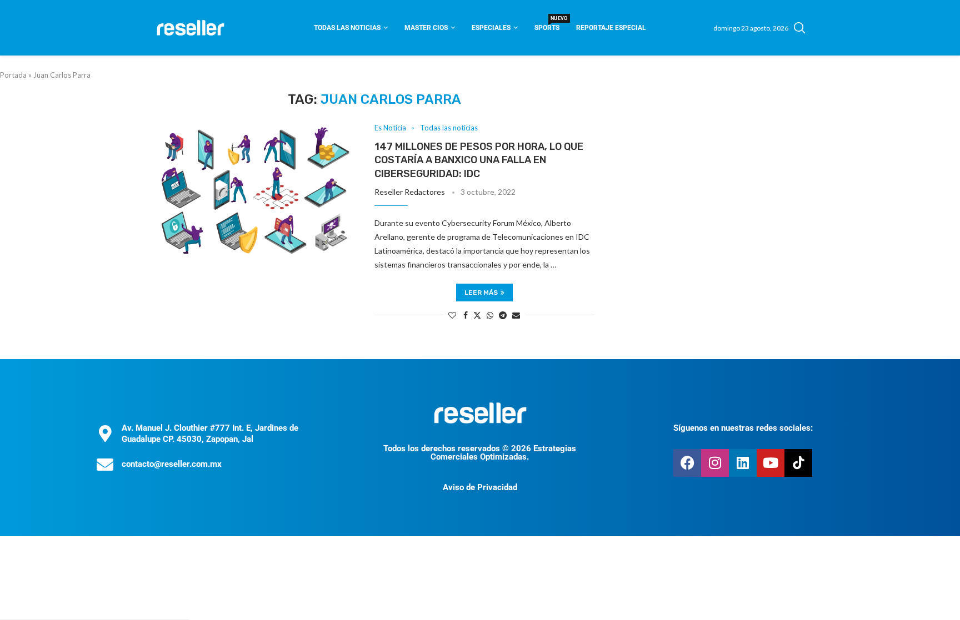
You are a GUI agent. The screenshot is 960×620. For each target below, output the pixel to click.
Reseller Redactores (409, 191)
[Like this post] (452, 315)
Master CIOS (426, 28)
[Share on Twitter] (477, 315)
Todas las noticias (347, 28)
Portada (13, 74)
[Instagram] (715, 463)
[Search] (799, 28)
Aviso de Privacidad (480, 487)
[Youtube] (770, 463)
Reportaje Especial (611, 28)
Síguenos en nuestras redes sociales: (743, 428)
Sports (546, 24)
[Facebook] (687, 463)
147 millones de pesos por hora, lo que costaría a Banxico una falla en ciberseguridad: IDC (478, 160)
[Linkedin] (743, 463)
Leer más (481, 292)
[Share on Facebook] (465, 315)
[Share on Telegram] (503, 315)
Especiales (491, 28)
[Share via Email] (516, 315)
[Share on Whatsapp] (490, 315)
